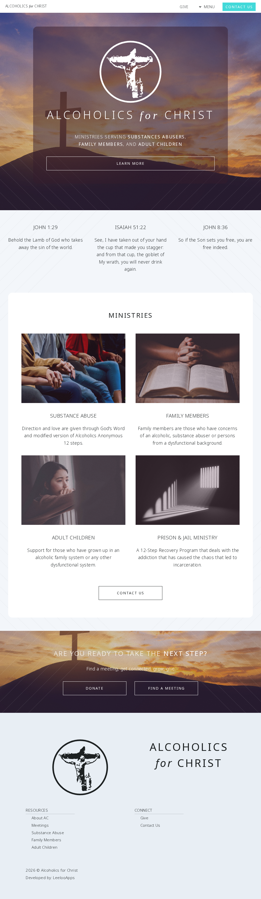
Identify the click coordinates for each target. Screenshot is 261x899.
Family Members (46, 839)
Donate (94, 688)
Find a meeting (166, 688)
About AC (40, 817)
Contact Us (239, 6)
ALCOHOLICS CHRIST (26, 6)
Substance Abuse (48, 832)
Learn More (130, 163)
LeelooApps (64, 877)
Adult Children (45, 847)
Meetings (40, 825)
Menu (209, 6)
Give (184, 6)
